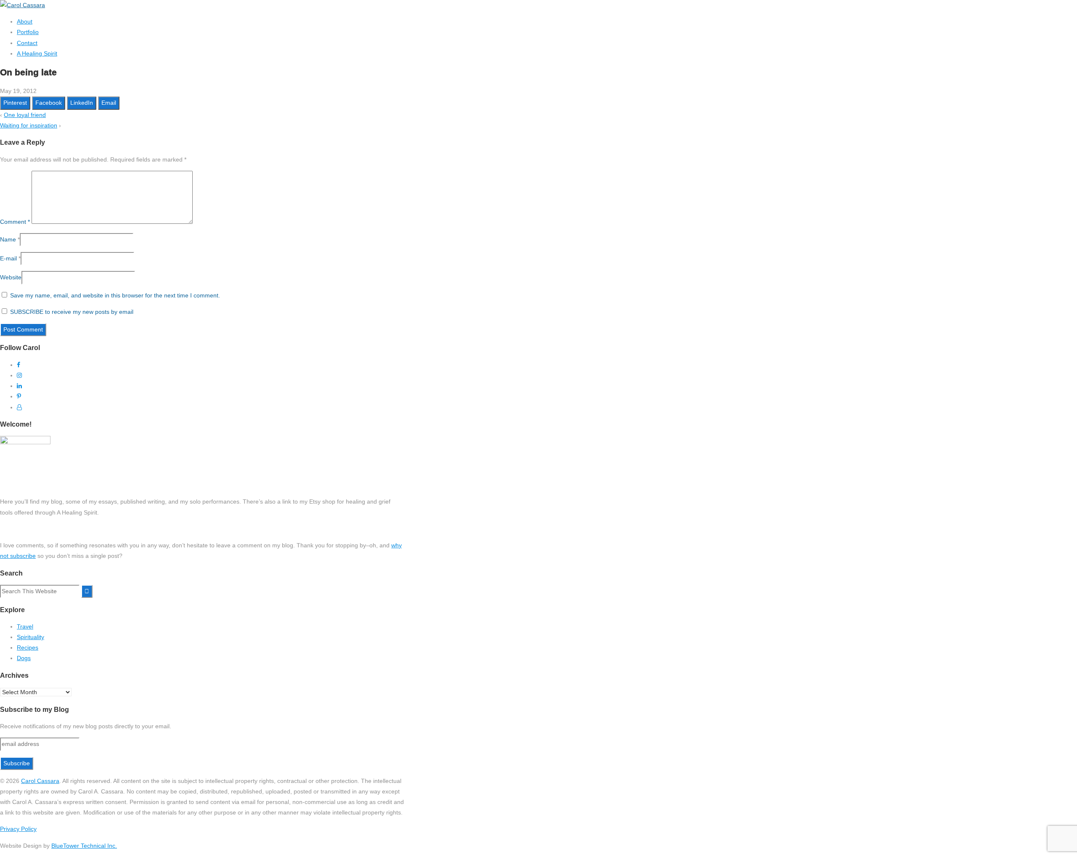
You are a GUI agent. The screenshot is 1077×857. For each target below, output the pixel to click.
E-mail (8, 258)
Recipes (27, 647)
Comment (15, 221)
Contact (27, 43)
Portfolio (28, 32)
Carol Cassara (40, 780)
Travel (25, 626)
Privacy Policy (18, 828)
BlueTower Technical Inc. (84, 845)
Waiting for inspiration (28, 125)
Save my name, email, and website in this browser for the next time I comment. (115, 295)
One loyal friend (25, 114)
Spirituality (30, 637)
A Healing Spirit (37, 53)
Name (8, 239)
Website (10, 277)
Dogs (24, 658)
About (24, 21)
